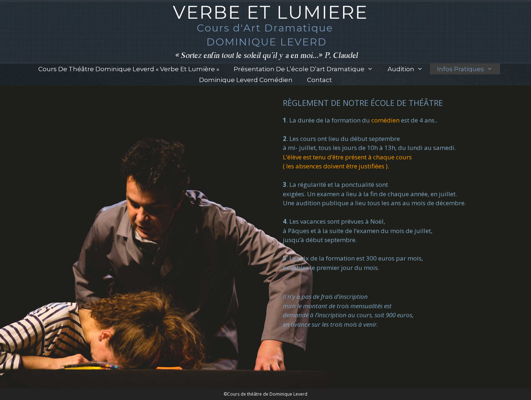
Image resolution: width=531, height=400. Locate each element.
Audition (401, 69)
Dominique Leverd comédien (246, 79)
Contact (319, 79)
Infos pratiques (460, 69)
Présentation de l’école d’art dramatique (299, 69)
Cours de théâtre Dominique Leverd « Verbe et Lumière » (128, 69)
